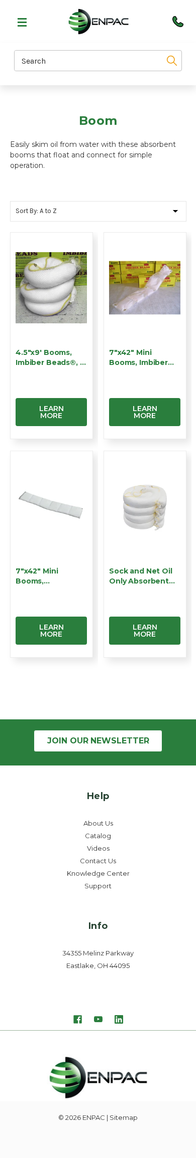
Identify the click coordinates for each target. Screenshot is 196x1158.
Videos (98, 848)
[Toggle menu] (18, 21)
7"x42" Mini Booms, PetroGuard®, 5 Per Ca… (45, 576)
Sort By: (27, 211)
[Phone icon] (178, 21)
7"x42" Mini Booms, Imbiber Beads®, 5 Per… (138, 357)
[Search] (168, 61)
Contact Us (98, 861)
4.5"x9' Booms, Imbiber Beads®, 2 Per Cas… (50, 357)
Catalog (98, 836)
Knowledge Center (98, 873)
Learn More (51, 412)
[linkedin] (119, 1021)
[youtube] (98, 1021)
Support (98, 886)
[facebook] (77, 1021)
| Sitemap (122, 1117)
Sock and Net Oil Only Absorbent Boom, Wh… (140, 576)
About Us (98, 823)
